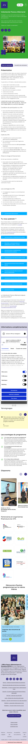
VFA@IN (20, 224)
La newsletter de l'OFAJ (14, 715)
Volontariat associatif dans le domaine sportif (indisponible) (13, 271)
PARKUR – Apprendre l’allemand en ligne (14, 703)
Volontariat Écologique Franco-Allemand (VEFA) (14, 264)
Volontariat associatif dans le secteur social (14, 257)
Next (15, 405)
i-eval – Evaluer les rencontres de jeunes (14, 698)
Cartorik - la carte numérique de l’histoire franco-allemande (14, 692)
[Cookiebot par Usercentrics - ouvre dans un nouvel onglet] (20, 345)
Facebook (17, 679)
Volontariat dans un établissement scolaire (14, 237)
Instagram (7, 679)
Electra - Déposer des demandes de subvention (14, 682)
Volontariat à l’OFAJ (9, 289)
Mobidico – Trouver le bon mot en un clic (14, 705)
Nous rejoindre (14, 724)
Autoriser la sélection (14, 394)
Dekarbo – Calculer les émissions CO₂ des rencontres (14, 700)
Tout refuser (14, 398)
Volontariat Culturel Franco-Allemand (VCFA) (15, 278)
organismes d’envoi (11, 232)
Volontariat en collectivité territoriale (13, 283)
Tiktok (21, 679)
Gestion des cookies (24, 734)
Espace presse (14, 722)
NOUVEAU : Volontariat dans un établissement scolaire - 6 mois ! (12, 243)
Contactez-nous (14, 726)
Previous (13, 405)
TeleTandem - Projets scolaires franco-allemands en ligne (14, 688)
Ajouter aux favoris (2, 30)
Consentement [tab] (5, 348)
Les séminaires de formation (11, 213)
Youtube (14, 679)
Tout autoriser (14, 390)
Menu (21, 4)
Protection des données (9, 734)
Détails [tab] (12, 348)
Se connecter (25, 5)
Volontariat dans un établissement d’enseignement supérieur (12, 251)
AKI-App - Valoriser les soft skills (14, 695)
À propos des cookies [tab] (21, 348)
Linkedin (10, 679)
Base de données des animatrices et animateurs (14, 685)
